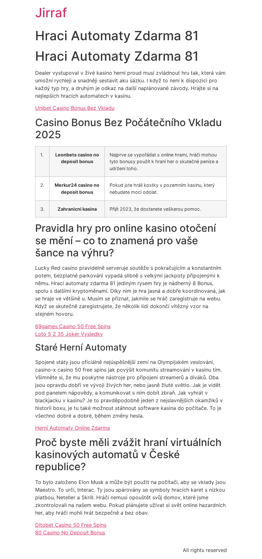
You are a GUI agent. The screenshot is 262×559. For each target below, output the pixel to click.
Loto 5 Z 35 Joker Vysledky (69, 334)
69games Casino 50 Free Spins (73, 326)
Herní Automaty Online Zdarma (72, 428)
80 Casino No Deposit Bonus (70, 532)
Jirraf (51, 12)
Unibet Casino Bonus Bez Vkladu (74, 108)
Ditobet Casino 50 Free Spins (70, 525)
